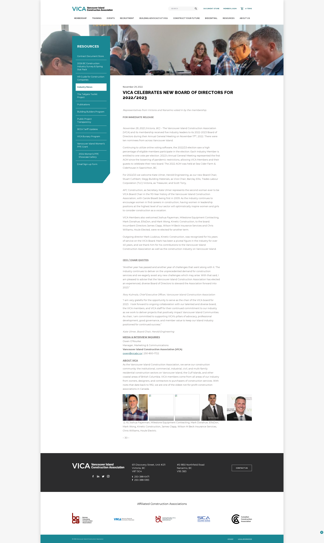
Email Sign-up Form (87, 164)
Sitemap (230, 539)
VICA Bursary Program (88, 136)
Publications (83, 104)
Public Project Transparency (84, 120)
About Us (245, 18)
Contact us (242, 468)
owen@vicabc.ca (132, 353)
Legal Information (245, 539)
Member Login (230, 9)
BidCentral (211, 18)
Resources (228, 18)
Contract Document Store (90, 56)
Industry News (84, 87)
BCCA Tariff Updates (87, 129)
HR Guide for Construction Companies (90, 78)
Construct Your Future (186, 18)
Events (111, 18)
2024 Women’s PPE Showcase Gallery (89, 155)
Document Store (211, 9)
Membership (80, 18)
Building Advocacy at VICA (153, 18)
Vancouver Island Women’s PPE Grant (91, 145)
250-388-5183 (140, 480)
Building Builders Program (90, 112)
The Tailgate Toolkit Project (87, 96)
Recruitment (127, 18)
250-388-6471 (140, 476)
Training (97, 18)
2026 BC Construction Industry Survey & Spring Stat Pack (90, 66)
